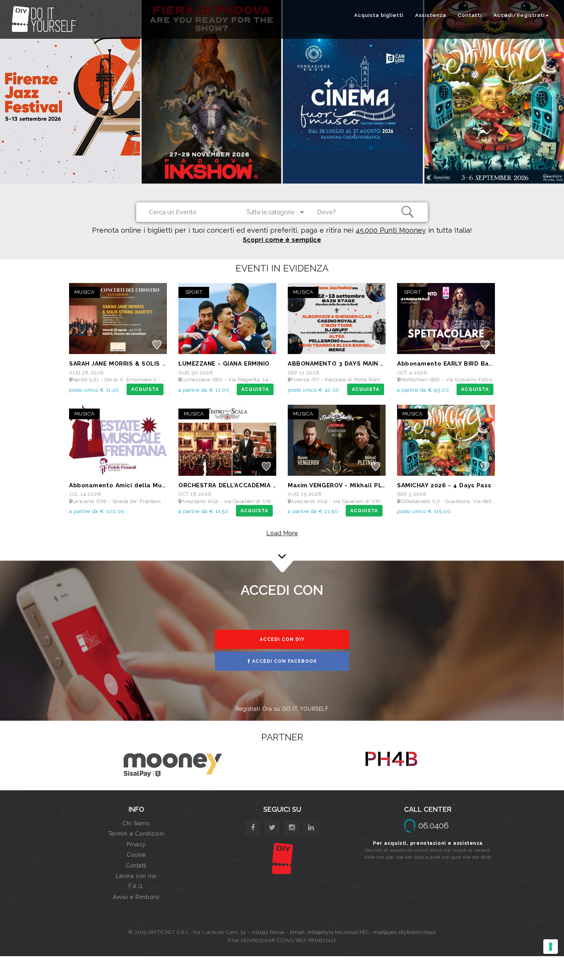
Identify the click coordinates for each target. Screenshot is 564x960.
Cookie (136, 855)
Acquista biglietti (379, 15)
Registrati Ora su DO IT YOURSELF (282, 709)
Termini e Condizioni (136, 834)
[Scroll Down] (282, 545)
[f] (253, 827)
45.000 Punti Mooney (391, 230)
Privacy (136, 844)
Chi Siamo (136, 823)
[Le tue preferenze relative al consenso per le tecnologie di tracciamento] (550, 946)
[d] (291, 827)
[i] (311, 827)
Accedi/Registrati (519, 15)
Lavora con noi (136, 876)
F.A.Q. (136, 886)
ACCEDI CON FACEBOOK (284, 661)
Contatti (470, 15)
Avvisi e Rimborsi (136, 897)
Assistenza (430, 15)
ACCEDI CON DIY (282, 639)
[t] (272, 827)
